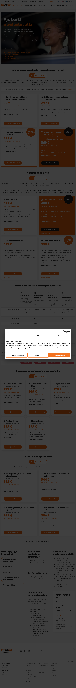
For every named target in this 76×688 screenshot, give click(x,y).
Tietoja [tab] (60, 335)
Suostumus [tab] (16, 335)
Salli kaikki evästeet (60, 355)
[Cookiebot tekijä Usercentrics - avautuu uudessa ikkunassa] (63, 331)
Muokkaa (37, 355)
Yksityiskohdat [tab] (38, 335)
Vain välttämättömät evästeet (16, 355)
